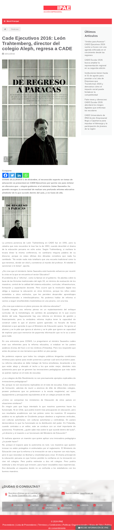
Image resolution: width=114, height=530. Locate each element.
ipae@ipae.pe (86, 493)
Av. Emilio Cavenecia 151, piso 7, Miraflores (28, 495)
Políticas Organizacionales (75, 525)
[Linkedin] (19, 175)
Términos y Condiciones (49, 525)
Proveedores (9, 525)
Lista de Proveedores (26, 525)
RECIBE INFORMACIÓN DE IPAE (94, 528)
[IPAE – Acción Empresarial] (57, 9)
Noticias (14, 29)
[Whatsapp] (26, 175)
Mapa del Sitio (96, 525)
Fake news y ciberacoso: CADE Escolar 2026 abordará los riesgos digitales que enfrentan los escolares (96, 104)
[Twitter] (12, 175)
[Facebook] (5, 175)
